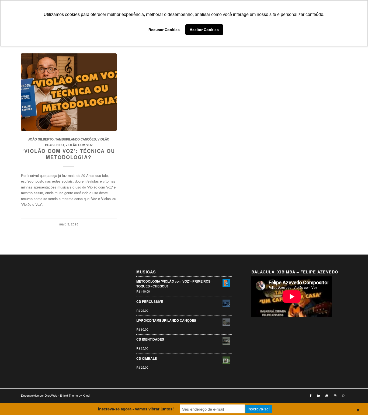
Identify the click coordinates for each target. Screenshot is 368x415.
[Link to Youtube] (327, 395)
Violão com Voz (79, 145)
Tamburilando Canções (75, 139)
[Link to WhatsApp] (343, 395)
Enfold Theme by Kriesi (75, 395)
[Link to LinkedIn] (319, 395)
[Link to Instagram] (335, 395)
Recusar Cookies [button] (164, 30)
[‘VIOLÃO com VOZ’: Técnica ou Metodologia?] (69, 92)
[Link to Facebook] (311, 395)
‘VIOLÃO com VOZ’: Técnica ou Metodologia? (68, 154)
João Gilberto (41, 139)
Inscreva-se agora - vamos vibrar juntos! (136, 409)
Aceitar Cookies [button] (204, 30)
